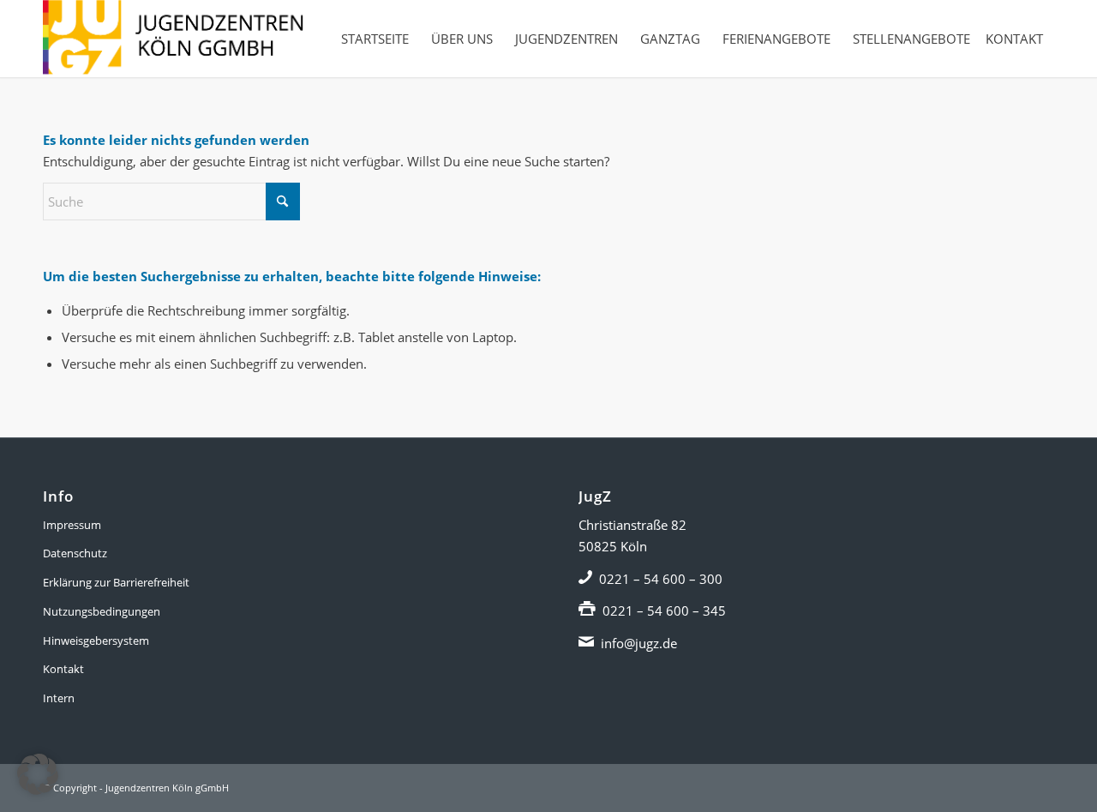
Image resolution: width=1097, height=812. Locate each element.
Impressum (72, 524)
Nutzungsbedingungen (101, 611)
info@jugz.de (639, 643)
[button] (37, 774)
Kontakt (63, 669)
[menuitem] (375, 38)
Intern (59, 698)
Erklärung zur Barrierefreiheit (116, 582)
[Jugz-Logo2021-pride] (173, 38)
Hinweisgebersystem (96, 640)
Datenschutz (75, 553)
